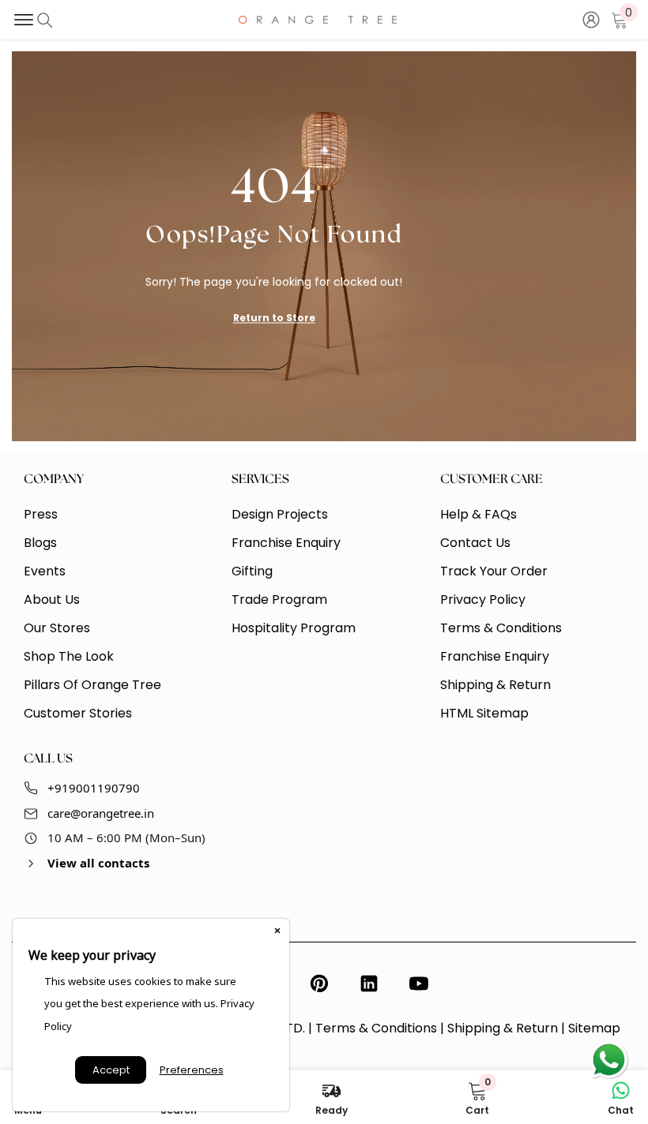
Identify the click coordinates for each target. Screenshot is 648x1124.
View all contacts (98, 863)
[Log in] (591, 19)
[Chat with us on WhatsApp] (608, 1061)
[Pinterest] (319, 983)
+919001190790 (93, 788)
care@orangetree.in (100, 813)
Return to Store (274, 317)
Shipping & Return (502, 1028)
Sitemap (594, 1028)
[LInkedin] (369, 983)
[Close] (277, 931)
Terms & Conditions (376, 1028)
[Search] (45, 20)
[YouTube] (419, 983)
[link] (477, 1097)
